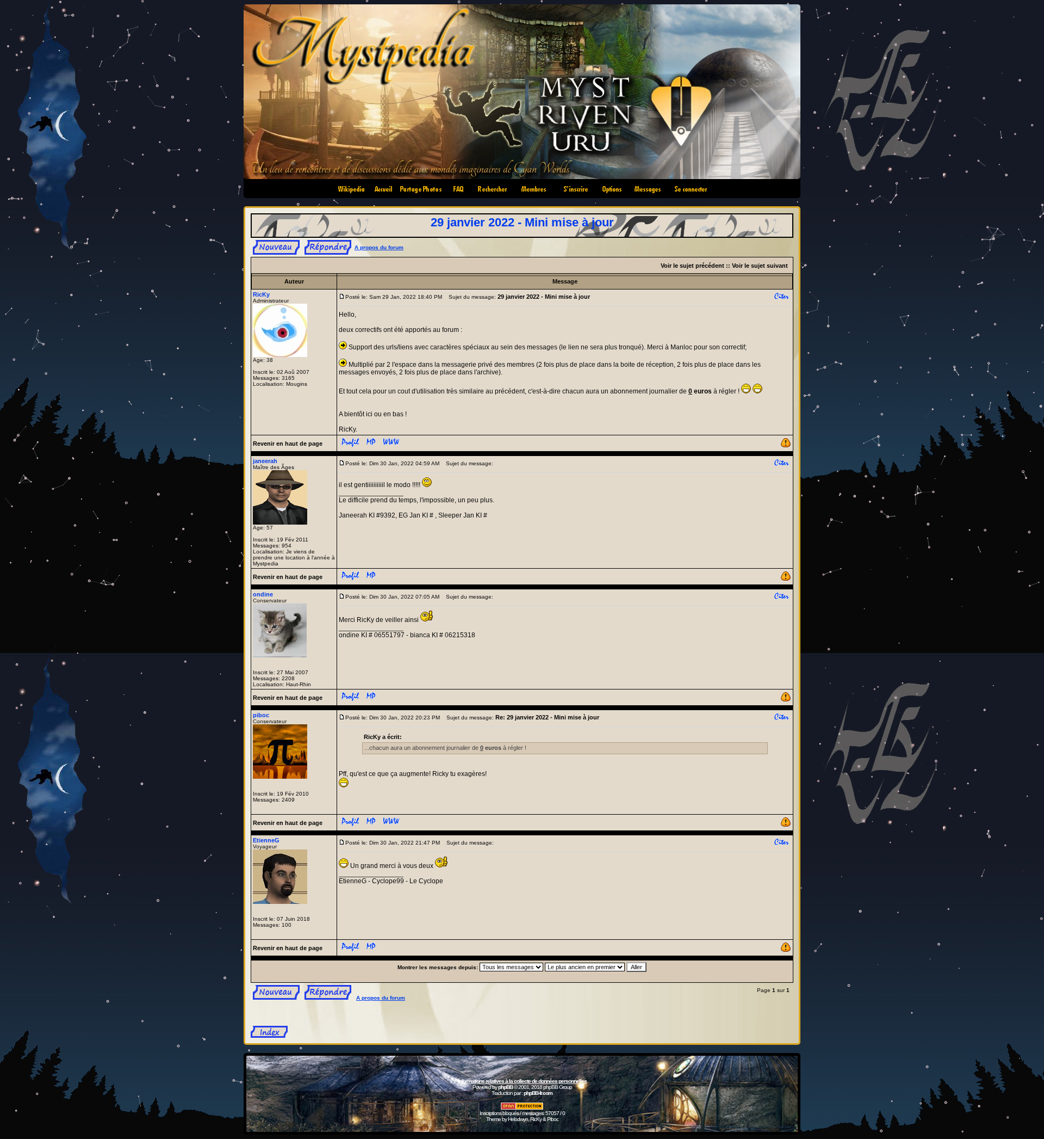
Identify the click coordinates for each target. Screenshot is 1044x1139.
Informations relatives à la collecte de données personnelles (522, 1081)
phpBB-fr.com (538, 1093)
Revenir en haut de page (287, 443)
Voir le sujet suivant (760, 265)
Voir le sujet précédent (692, 265)
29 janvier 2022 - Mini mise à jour (522, 222)
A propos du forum (379, 247)
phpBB (505, 1087)
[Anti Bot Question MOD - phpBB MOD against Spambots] (522, 1108)
